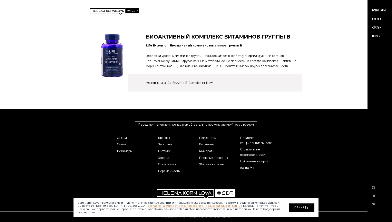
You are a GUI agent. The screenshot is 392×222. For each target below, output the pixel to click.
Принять (301, 207)
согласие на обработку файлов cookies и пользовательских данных (195, 205)
